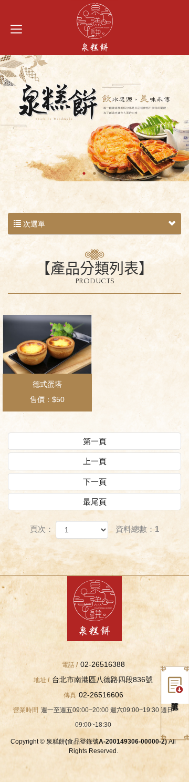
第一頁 (95, 441)
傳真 (70, 695)
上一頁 (95, 461)
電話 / (70, 664)
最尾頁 (95, 501)
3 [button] (105, 173)
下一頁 (95, 481)
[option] (94, 118)
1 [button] (84, 173)
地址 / (41, 680)
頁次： (42, 528)
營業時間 (25, 710)
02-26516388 (102, 664)
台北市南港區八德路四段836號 (102, 679)
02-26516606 (101, 695)
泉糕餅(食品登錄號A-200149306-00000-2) (94, 27)
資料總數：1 (137, 528)
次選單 (33, 224)
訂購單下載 (175, 685)
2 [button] (94, 173)
